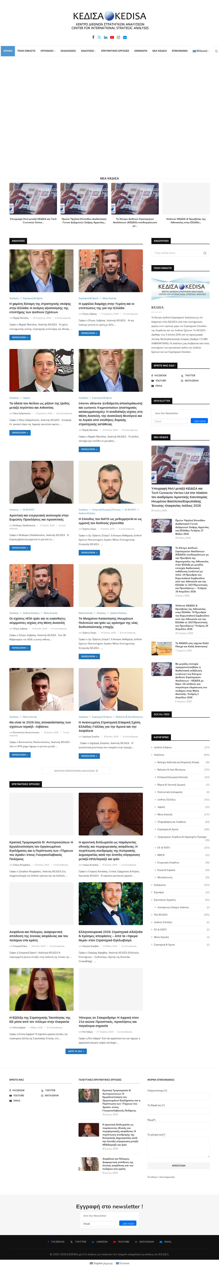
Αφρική (183, 806)
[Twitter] (99, 37)
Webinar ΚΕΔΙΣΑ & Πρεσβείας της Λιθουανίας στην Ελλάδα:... (186, 220)
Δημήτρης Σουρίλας (90, 736)
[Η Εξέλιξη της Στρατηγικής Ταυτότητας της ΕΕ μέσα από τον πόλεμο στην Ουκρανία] (41, 989)
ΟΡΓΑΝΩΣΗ (47, 51)
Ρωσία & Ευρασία (183, 870)
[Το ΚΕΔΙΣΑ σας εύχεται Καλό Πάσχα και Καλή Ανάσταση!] (161, 648)
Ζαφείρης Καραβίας (90, 946)
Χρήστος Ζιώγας (89, 529)
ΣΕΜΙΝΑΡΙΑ (140, 51)
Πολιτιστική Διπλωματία (183, 792)
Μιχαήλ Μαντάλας (21, 318)
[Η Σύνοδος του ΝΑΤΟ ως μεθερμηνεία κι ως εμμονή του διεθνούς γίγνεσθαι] (111, 482)
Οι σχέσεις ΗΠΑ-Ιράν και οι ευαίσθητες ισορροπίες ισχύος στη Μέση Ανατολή (37, 620)
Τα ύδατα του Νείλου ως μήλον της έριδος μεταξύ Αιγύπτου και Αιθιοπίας (39, 405)
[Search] (216, 51)
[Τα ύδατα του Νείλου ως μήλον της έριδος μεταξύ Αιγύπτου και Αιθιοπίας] (41, 370)
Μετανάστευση (183, 877)
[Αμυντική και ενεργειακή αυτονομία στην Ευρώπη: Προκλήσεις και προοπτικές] (41, 482)
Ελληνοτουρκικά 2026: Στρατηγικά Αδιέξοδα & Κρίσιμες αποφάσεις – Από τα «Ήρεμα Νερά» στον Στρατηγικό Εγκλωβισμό (111, 936)
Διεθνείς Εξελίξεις (183, 799)
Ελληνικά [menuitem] (124, 1263)
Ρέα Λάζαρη (87, 1031)
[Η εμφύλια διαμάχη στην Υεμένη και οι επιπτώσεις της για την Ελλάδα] (111, 270)
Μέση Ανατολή (183, 814)
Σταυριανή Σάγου (20, 946)
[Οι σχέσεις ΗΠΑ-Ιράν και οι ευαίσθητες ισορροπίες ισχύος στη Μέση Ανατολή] (41, 585)
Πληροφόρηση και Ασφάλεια (183, 821)
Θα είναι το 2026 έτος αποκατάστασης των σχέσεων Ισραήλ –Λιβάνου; (40, 724)
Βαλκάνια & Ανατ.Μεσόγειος (183, 769)
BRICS (183, 854)
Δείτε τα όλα (75, 1051)
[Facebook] (93, 37)
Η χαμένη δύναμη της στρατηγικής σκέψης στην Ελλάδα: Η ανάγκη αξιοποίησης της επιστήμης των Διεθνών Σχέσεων (40, 308)
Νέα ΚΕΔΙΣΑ (182, 914)
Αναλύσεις (182, 754)
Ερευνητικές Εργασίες (182, 899)
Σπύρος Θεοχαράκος (21, 865)
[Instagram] (118, 37)
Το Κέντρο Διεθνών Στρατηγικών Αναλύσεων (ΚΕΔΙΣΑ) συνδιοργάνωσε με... (135, 222)
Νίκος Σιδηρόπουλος (22, 413)
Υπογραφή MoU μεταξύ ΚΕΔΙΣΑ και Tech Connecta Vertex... (33, 220)
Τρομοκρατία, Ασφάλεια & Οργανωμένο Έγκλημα (183, 837)
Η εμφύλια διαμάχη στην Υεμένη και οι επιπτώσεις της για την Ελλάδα (106, 306)
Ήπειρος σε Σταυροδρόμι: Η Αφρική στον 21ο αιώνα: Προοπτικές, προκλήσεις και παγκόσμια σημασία (109, 1022)
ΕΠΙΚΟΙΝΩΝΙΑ (180, 51)
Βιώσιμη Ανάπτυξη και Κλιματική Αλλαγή (183, 762)
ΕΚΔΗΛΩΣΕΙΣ (68, 51)
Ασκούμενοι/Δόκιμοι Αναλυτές (183, 907)
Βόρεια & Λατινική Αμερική (183, 784)
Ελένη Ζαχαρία (19, 1027)
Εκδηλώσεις (182, 884)
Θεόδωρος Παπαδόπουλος (24, 525)
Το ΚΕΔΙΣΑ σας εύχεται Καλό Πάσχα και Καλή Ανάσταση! (192, 645)
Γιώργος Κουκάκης (90, 865)
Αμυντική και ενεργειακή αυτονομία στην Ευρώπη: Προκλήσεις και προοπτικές (39, 517)
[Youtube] (112, 37)
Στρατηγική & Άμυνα (183, 829)
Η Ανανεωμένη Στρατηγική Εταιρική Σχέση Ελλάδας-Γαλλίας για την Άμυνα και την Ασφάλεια (109, 726)
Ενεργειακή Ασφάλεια (183, 862)
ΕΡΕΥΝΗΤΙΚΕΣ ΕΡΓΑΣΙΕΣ (115, 51)
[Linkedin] (105, 37)
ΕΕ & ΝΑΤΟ (183, 847)
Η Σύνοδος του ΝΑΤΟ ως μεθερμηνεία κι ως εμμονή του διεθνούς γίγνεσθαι (110, 521)
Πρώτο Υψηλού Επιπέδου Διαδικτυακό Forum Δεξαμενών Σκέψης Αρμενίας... (84, 220)
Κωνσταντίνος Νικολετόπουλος (26, 732)
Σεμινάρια (182, 892)
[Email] (125, 37)
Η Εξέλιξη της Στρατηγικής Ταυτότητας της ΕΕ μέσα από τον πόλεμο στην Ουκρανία (39, 1020)
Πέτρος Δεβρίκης (89, 314)
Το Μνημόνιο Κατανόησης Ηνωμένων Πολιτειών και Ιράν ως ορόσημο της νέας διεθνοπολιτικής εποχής (108, 622)
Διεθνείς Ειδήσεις (182, 747)
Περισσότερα (19, 337)
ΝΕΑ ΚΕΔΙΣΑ (159, 51)
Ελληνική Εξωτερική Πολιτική (183, 777)
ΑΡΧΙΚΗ (7, 51)
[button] (14, 205)
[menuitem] (201, 51)
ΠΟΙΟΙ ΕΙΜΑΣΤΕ (26, 51)
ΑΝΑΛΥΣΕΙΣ (87, 51)
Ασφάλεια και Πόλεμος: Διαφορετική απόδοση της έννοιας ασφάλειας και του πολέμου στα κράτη (38, 936)
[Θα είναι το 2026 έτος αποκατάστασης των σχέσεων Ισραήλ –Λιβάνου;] (41, 689)
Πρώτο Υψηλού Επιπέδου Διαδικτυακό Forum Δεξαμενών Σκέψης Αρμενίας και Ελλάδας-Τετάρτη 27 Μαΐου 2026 (192, 527)
